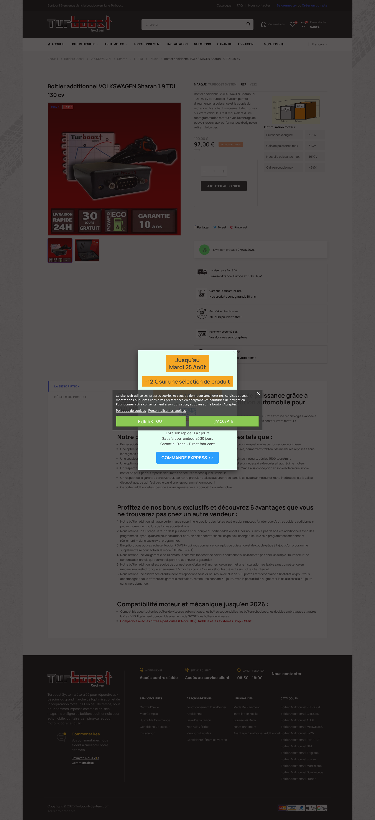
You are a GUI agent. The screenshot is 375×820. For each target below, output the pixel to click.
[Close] (234, 353)
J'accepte (224, 421)
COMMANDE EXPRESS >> (187, 458)
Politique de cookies (131, 410)
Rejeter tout (151, 421)
